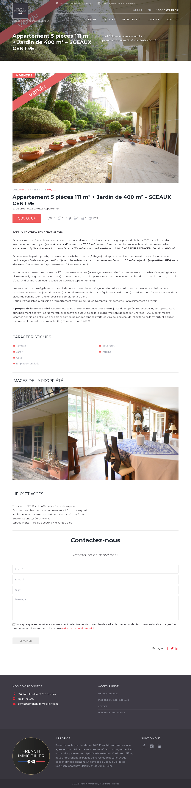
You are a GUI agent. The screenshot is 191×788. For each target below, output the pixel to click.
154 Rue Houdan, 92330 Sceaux (37, 694)
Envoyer (26, 640)
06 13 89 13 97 (168, 10)
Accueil (103, 36)
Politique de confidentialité (77, 628)
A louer (109, 19)
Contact (173, 19)
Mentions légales (108, 694)
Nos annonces (119, 36)
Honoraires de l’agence (111, 713)
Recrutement (131, 19)
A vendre (90, 19)
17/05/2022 (52, 190)
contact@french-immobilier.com (118, 3)
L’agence (153, 19)
